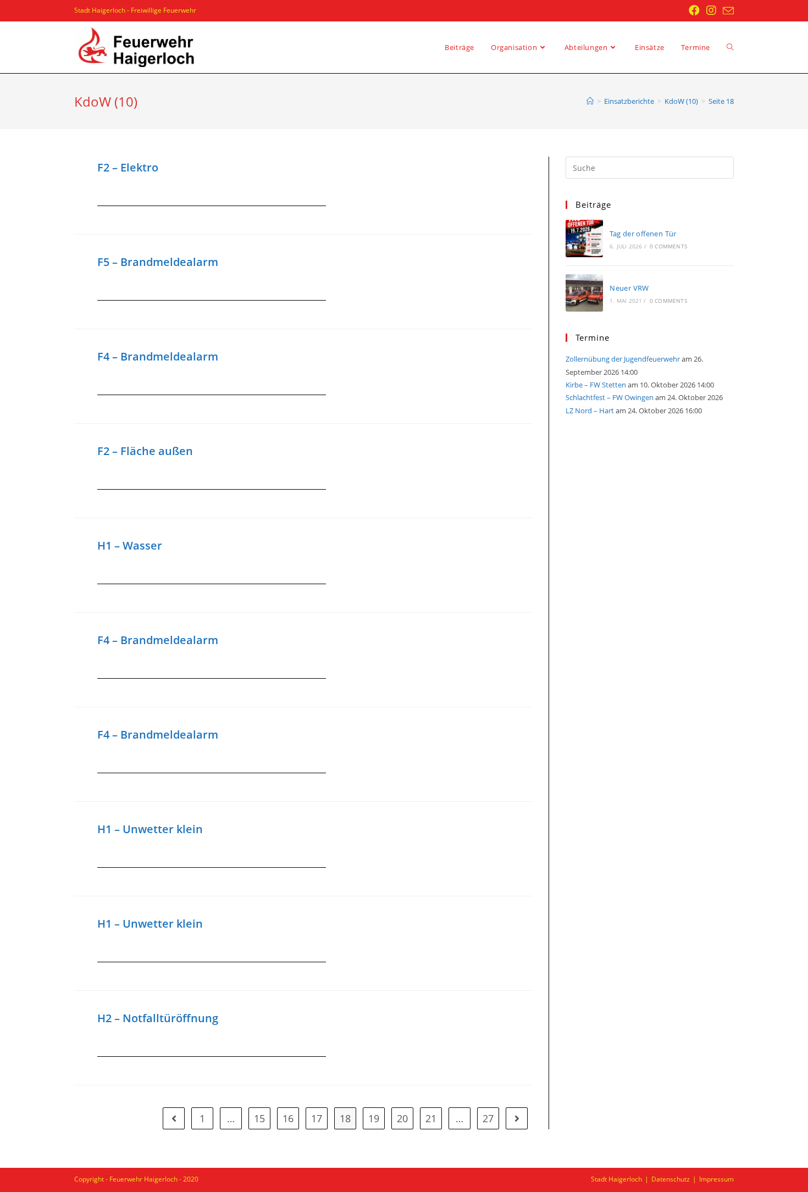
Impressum (716, 1179)
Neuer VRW (629, 288)
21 (430, 1118)
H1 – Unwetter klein (150, 829)
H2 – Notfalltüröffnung (157, 1018)
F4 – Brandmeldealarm (157, 356)
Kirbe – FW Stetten (596, 385)
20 (402, 1118)
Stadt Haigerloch (616, 1179)
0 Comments (668, 246)
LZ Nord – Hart (590, 410)
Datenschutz (670, 1179)
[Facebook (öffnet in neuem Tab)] (694, 10)
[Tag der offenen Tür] (584, 238)
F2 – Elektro (127, 167)
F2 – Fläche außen (145, 450)
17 (316, 1118)
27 (488, 1118)
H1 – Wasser (129, 545)
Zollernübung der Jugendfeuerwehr (623, 359)
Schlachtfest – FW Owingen (610, 397)
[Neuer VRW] (584, 293)
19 (373, 1118)
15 (259, 1118)
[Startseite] (590, 101)
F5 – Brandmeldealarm (157, 261)
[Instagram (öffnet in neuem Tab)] (711, 10)
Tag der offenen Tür (643, 234)
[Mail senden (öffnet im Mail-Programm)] (727, 11)
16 (288, 1118)
